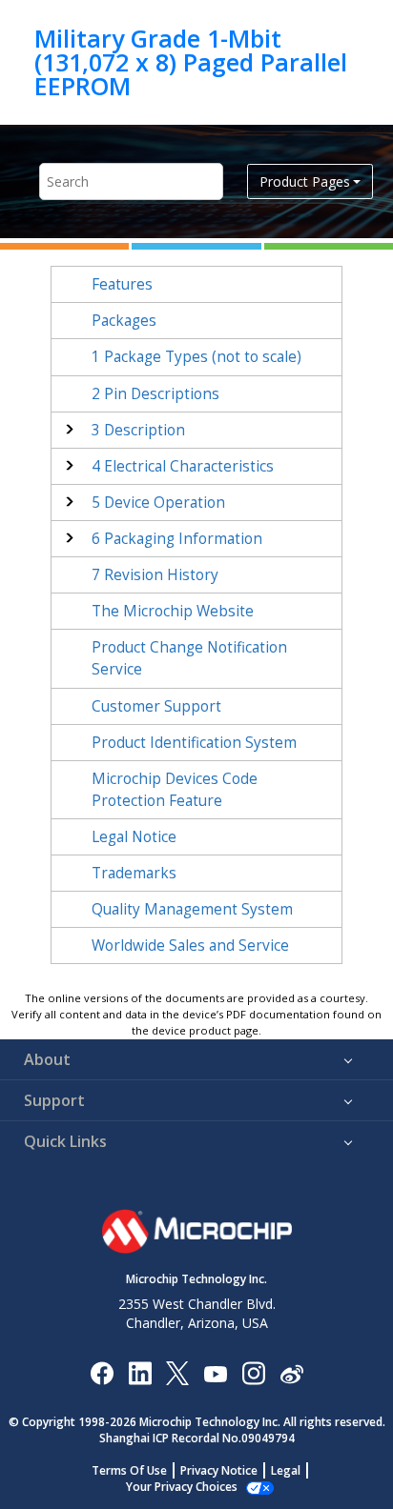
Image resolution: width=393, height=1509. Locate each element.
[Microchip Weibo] (291, 1373)
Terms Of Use (129, 1470)
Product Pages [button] (304, 181)
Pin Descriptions (155, 394)
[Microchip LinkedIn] (140, 1372)
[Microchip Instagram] (253, 1372)
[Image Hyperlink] (215, 1373)
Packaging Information (177, 539)
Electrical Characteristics (183, 466)
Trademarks (134, 873)
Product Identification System (194, 743)
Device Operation (158, 503)
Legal (285, 1470)
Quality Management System (192, 909)
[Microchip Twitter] (177, 1372)
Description (138, 430)
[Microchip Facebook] (102, 1372)
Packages (124, 321)
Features (122, 284)
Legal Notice (134, 837)
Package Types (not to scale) (196, 357)
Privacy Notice (219, 1470)
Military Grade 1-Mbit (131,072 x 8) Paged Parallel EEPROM (190, 62)
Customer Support (156, 706)
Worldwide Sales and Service (190, 946)
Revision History (155, 575)
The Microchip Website (173, 611)
